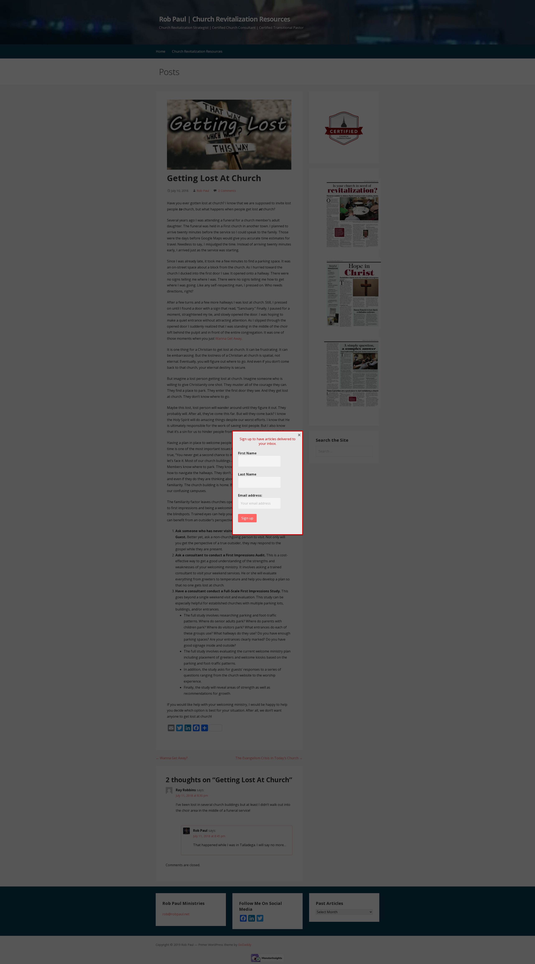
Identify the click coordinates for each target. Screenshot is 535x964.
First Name (247, 453)
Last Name (247, 474)
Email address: (250, 495)
